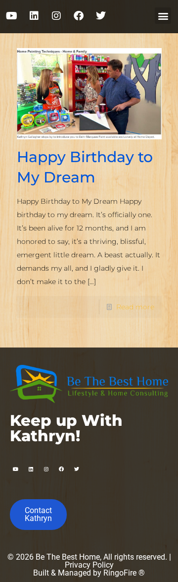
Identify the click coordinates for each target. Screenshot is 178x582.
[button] (163, 15)
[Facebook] (79, 16)
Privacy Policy (89, 565)
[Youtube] (12, 16)
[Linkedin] (34, 16)
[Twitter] (101, 16)
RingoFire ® (124, 573)
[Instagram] (56, 16)
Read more (135, 306)
